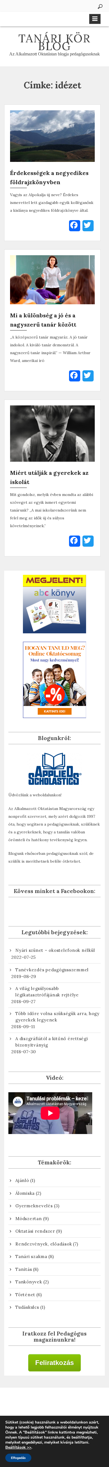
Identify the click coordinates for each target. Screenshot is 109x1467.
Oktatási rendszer (35, 1231)
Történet (25, 1294)
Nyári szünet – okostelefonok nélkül (55, 950)
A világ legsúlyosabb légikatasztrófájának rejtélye (47, 992)
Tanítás (23, 1269)
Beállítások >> (18, 1447)
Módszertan (28, 1218)
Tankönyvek (28, 1281)
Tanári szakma (31, 1256)
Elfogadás (18, 1458)
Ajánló (22, 1180)
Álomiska (25, 1193)
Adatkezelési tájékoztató (54, 1404)
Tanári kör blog (54, 42)
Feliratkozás (54, 1362)
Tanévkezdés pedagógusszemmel (52, 969)
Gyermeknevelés (34, 1205)
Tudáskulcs (27, 1307)
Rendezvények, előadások (43, 1244)
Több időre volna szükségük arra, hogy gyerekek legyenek (57, 1017)
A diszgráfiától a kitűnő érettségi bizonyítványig (51, 1042)
